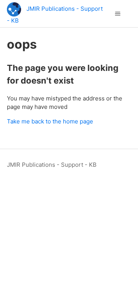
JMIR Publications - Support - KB (52, 164)
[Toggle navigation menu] (117, 14)
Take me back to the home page (50, 121)
